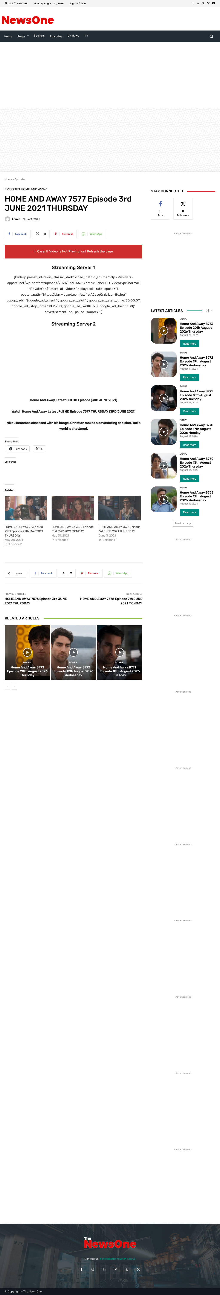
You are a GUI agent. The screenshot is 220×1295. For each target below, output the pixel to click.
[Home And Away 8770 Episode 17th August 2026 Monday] (164, 432)
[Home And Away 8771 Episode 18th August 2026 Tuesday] (119, 652)
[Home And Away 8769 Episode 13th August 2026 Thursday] (164, 466)
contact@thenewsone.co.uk (118, 1258)
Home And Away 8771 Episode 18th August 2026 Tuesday (120, 671)
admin (16, 219)
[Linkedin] (104, 1269)
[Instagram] (198, 3)
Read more (189, 343)
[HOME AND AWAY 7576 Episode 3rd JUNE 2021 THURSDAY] (119, 508)
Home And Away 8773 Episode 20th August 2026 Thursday (27, 671)
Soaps (27, 662)
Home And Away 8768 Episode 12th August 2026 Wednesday (197, 496)
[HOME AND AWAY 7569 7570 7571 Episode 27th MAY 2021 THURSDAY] (26, 508)
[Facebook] (193, 3)
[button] (211, 36)
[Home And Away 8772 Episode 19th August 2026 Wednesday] (73, 652)
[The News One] (27, 19)
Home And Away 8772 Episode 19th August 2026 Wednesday (73, 671)
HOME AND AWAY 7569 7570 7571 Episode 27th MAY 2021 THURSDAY (24, 531)
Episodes (20, 179)
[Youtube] (213, 3)
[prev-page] (7, 687)
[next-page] (14, 687)
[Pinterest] (116, 1269)
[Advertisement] (107, 18)
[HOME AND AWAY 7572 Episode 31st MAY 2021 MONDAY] (73, 508)
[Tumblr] (127, 1269)
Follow (183, 201)
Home (8, 179)
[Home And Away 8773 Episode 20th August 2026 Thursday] (27, 652)
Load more (181, 523)
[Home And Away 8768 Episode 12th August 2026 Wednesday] (164, 499)
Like (160, 201)
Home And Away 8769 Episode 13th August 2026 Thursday (196, 462)
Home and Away (34, 189)
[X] (203, 3)
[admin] (8, 219)
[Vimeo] (208, 3)
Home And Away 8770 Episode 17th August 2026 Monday (196, 429)
